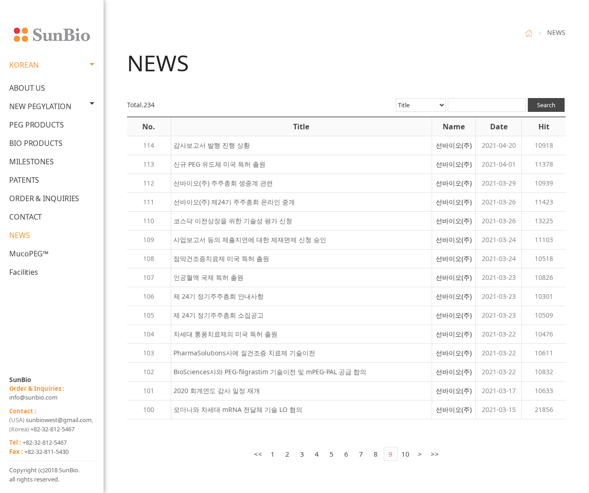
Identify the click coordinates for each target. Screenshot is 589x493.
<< (258, 453)
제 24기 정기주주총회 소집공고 (218, 315)
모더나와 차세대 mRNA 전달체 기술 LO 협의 (237, 409)
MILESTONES (31, 162)
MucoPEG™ (28, 254)
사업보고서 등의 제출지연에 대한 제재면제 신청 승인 (249, 239)
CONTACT (25, 217)
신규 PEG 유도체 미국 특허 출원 (219, 164)
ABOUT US (27, 88)
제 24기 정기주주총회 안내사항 (218, 296)
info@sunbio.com (33, 397)
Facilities (23, 272)
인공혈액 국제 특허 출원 (208, 277)
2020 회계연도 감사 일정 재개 (216, 390)
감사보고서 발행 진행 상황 (211, 145)
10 (405, 453)
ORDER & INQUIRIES (44, 198)
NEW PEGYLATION (40, 106)
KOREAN (23, 65)
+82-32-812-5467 (52, 429)
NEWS (19, 235)
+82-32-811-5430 (46, 451)
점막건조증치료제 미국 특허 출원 (221, 258)
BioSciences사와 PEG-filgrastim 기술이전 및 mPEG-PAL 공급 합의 (269, 371)
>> (435, 453)
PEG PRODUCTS (36, 125)
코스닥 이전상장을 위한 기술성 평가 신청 (232, 220)
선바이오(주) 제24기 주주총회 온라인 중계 (234, 201)
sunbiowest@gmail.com (59, 420)
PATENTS (24, 180)
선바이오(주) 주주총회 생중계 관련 (223, 183)
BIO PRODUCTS (36, 143)
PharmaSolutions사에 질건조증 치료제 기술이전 (244, 352)
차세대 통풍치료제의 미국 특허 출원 (225, 334)
